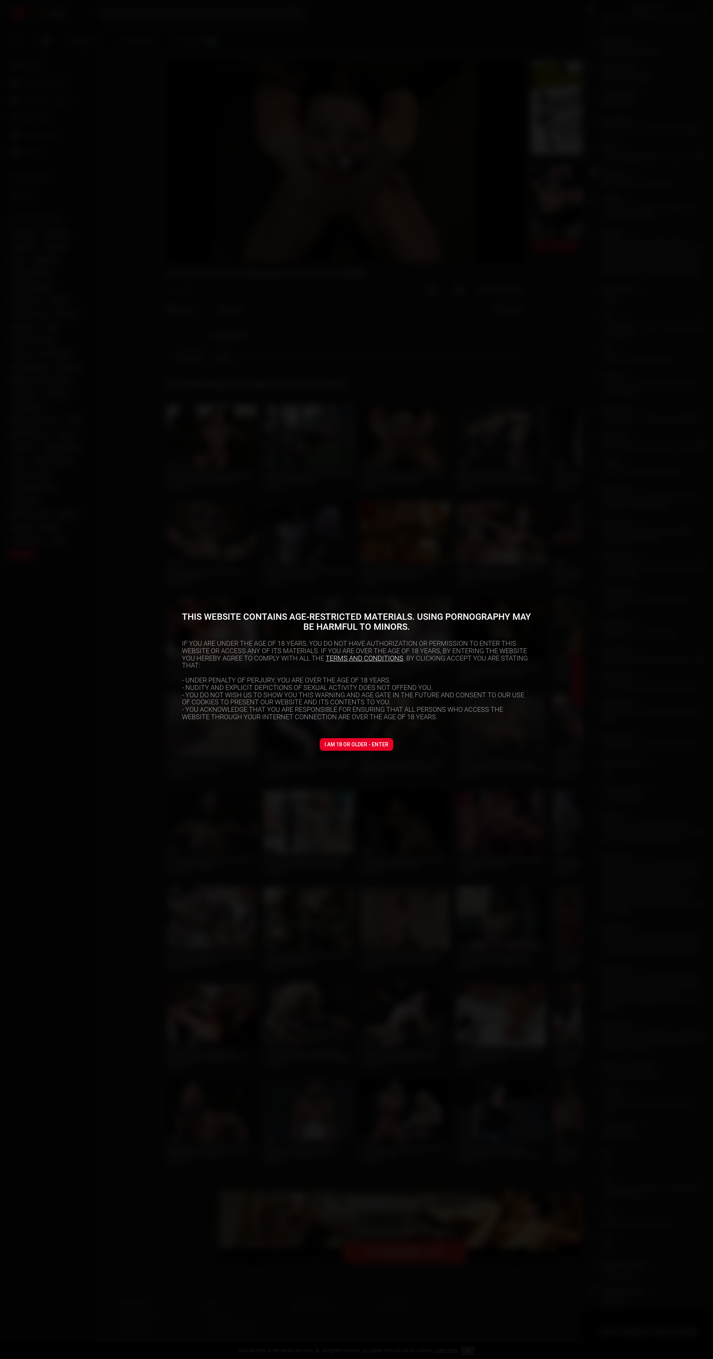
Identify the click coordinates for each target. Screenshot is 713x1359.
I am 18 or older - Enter (356, 744)
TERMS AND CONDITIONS (364, 658)
